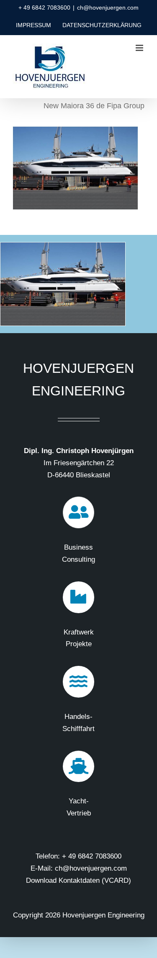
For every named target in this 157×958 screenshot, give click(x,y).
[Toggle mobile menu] (140, 47)
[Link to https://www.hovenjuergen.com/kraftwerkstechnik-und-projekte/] (79, 597)
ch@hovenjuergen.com (108, 7)
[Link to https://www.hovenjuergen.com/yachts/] (79, 766)
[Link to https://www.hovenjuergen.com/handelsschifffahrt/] (79, 682)
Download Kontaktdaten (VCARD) (78, 880)
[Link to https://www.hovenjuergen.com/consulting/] (79, 512)
